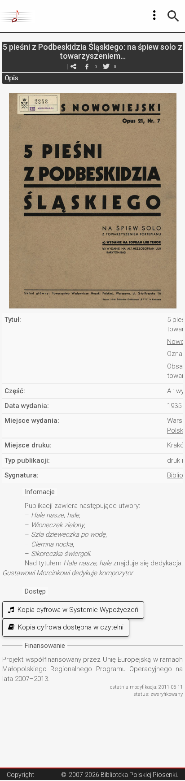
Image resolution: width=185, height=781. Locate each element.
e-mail (73, 66)
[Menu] (154, 15)
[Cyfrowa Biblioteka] (17, 16)
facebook (86, 66)
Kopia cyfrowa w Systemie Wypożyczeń (76, 610)
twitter (105, 66)
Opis (11, 78)
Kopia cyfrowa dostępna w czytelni (68, 627)
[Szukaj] (173, 16)
